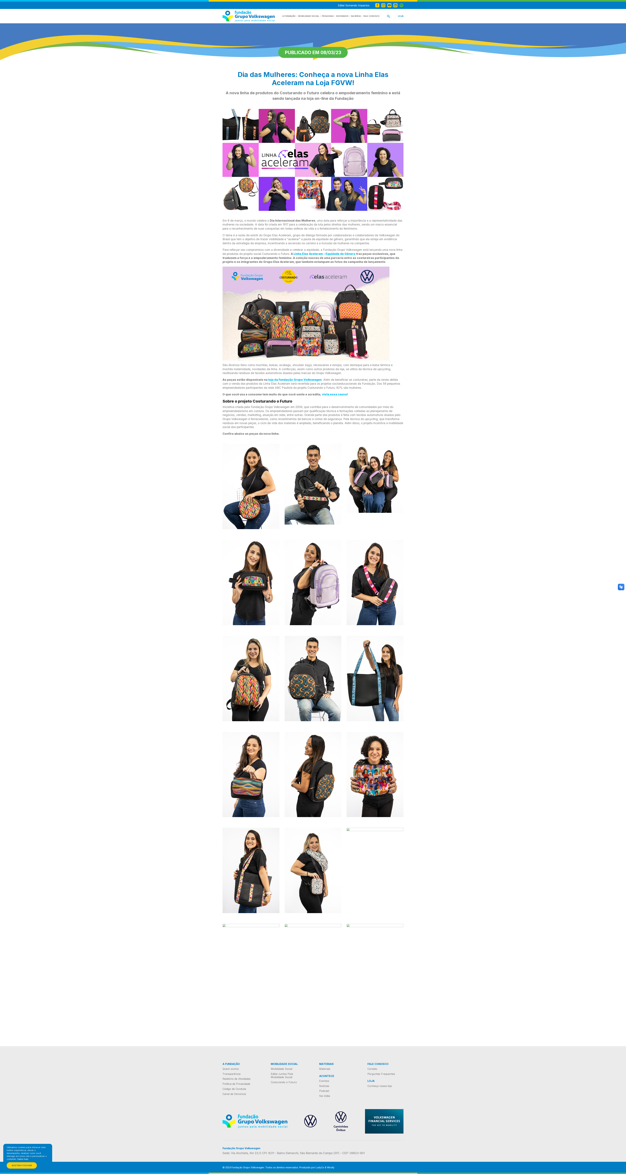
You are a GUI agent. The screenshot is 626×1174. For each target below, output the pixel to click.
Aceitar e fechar (22, 1165)
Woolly (330, 1167)
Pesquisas (328, 16)
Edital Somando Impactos (353, 5)
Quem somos (231, 1068)
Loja (400, 16)
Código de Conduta (234, 1089)
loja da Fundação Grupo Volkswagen (295, 379)
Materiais (324, 1068)
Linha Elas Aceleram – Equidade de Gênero (324, 254)
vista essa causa (334, 394)
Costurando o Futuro (284, 1082)
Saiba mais (22, 1159)
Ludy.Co (320, 1167)
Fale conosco (371, 16)
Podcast (324, 1090)
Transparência (231, 1074)
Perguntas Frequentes (381, 1074)
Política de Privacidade (236, 1083)
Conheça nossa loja (379, 1086)
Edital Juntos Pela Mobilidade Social (282, 1075)
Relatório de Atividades (237, 1078)
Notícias (324, 1086)
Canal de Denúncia (234, 1094)
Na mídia (356, 16)
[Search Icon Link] (388, 17)
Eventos (324, 1081)
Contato (372, 1068)
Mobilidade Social (308, 16)
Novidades (342, 16)
